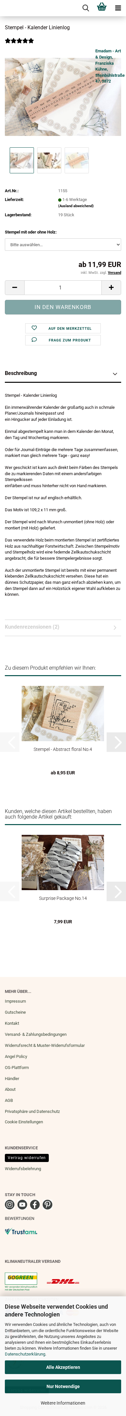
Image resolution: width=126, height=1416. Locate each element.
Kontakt (12, 1023)
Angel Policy (16, 1056)
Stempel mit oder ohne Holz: (31, 232)
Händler (12, 1078)
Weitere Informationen (63, 1403)
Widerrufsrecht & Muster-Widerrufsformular (45, 1045)
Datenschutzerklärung (25, 1354)
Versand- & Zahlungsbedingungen (36, 1034)
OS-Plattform (17, 1067)
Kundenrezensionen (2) (32, 627)
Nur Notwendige (63, 1386)
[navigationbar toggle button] (118, 8)
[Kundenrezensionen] (19, 45)
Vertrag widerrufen (27, 1158)
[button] (14, 287)
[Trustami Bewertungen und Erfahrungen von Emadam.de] (21, 1231)
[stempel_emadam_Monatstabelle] (63, 96)
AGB (9, 1100)
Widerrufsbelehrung (23, 1168)
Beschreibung (21, 373)
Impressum (15, 1001)
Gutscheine (15, 1012)
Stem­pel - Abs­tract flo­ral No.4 (63, 749)
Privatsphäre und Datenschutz (32, 1111)
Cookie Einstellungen (24, 1121)
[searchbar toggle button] (86, 8)
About (10, 1089)
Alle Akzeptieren (63, 1367)
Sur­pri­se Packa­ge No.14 (63, 898)
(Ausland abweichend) (76, 206)
